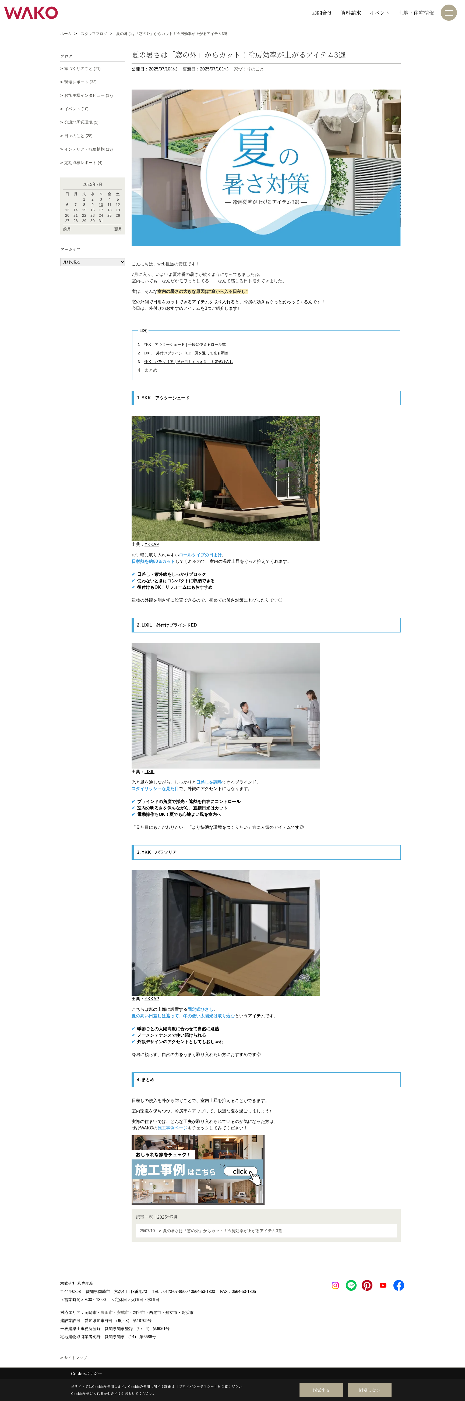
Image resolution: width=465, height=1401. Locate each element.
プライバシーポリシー (196, 1386)
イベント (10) (76, 108)
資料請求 (351, 12)
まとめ (151, 370)
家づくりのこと (249, 69)
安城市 (123, 1312)
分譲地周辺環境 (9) (81, 122)
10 (101, 204)
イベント (379, 12)
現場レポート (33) (80, 82)
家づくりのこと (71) (82, 68)
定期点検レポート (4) (83, 162)
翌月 (118, 229)
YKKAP (152, 544)
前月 (67, 229)
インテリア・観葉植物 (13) (88, 149)
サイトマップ (75, 1358)
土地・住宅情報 (416, 12)
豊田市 (107, 1312)
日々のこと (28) (78, 135)
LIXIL (149, 771)
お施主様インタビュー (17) (88, 95)
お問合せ (322, 12)
